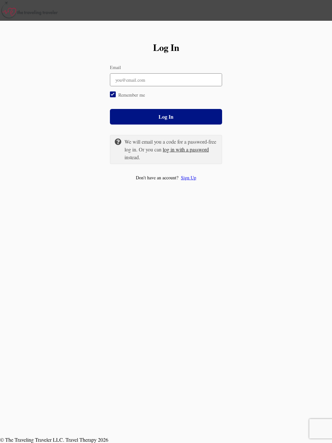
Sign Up (188, 177)
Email (115, 67)
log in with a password (186, 149)
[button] (166, 177)
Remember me (131, 95)
